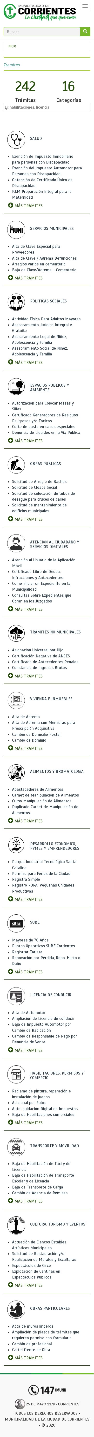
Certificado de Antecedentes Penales (45, 661)
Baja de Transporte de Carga (37, 1187)
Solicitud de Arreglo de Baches (39, 481)
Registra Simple (26, 879)
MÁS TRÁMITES (28, 205)
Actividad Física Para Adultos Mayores (46, 319)
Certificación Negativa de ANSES (41, 656)
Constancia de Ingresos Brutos (39, 667)
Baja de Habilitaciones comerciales (43, 1114)
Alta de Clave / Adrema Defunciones (44, 258)
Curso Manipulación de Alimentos (41, 801)
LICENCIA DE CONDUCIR (50, 994)
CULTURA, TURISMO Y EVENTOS (57, 1224)
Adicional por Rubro (29, 1102)
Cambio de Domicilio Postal (36, 734)
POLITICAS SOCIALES (48, 301)
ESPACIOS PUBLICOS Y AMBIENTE (49, 387)
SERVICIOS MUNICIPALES (52, 228)
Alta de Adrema (26, 716)
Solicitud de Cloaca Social (34, 487)
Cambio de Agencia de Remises (39, 1193)
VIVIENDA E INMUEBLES (51, 698)
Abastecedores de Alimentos (37, 789)
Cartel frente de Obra (31, 1349)
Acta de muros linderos (32, 1326)
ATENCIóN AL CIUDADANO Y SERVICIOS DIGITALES (54, 544)
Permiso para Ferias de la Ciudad (41, 873)
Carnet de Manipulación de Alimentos (45, 795)
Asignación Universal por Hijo (37, 650)
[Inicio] (40, 13)
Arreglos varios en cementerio (39, 264)
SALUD (36, 138)
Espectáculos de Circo (31, 1265)
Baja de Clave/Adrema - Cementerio (44, 269)
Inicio (11, 46)
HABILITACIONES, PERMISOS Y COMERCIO (57, 1075)
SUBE (35, 922)
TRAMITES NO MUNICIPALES (55, 632)
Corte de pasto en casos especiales (43, 426)
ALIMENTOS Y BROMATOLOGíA (57, 771)
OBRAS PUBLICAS (45, 463)
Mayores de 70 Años (30, 940)
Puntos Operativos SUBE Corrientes (43, 945)
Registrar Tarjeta (27, 952)
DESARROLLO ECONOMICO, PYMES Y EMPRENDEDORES (54, 846)
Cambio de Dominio (29, 740)
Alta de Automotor (28, 1012)
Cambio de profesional (32, 1344)
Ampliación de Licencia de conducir (43, 1018)
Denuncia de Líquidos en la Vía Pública (46, 432)
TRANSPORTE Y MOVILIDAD (54, 1145)
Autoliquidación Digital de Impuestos (45, 1108)
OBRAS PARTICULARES (50, 1308)
